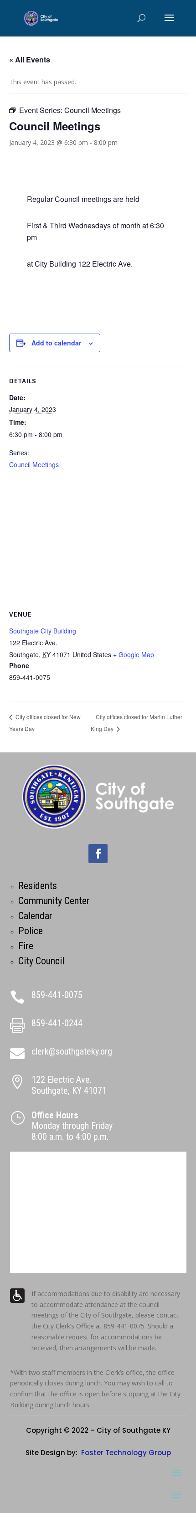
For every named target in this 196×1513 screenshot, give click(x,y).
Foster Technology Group (126, 1452)
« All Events (29, 59)
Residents (37, 885)
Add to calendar (56, 342)
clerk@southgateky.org (71, 1051)
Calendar (35, 915)
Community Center (54, 900)
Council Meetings (34, 464)
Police (30, 931)
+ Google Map (133, 654)
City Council (41, 961)
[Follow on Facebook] (98, 853)
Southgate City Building (42, 630)
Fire (25, 946)
